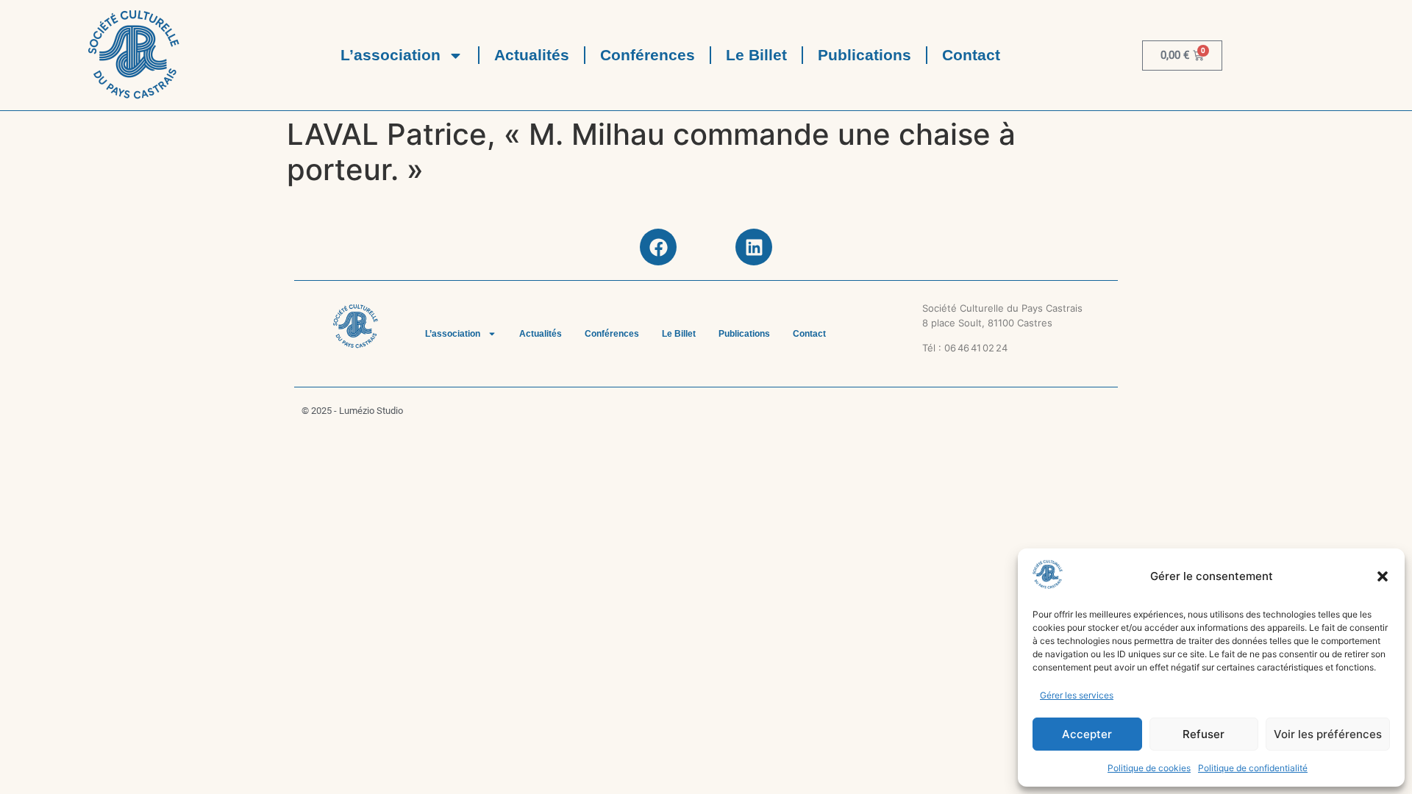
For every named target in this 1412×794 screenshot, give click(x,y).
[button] (1382, 576)
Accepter (1087, 734)
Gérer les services (1076, 695)
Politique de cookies (1149, 767)
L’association (390, 54)
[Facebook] (658, 247)
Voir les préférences (1328, 734)
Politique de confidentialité (1253, 767)
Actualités (531, 54)
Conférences (647, 54)
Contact (971, 54)
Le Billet (756, 54)
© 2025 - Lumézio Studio (352, 410)
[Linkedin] (753, 247)
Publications (864, 54)
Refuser (1203, 734)
